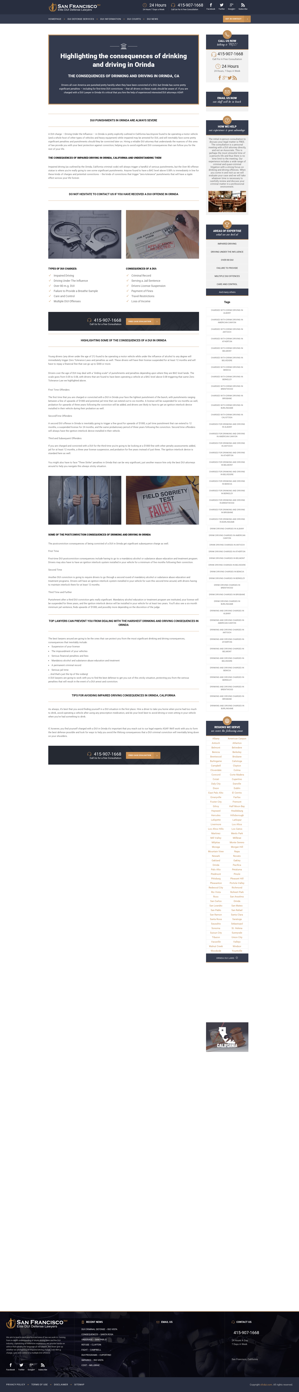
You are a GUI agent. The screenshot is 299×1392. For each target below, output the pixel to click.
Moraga (216, 847)
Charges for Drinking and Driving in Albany (227, 425)
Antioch (216, 743)
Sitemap (79, 1384)
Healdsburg (237, 810)
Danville (237, 783)
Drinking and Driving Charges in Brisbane (227, 697)
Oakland (216, 860)
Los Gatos (237, 829)
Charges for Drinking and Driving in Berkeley (227, 492)
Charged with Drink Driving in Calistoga (227, 416)
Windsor (237, 946)
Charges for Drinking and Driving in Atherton (227, 454)
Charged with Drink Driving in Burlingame (227, 406)
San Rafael (236, 910)
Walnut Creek (216, 946)
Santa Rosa (216, 919)
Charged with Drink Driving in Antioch (227, 330)
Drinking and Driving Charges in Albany (227, 612)
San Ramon (216, 914)
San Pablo (216, 910)
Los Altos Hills (216, 829)
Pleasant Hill (237, 878)
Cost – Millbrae (90, 1365)
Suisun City (216, 932)
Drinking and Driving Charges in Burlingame (227, 707)
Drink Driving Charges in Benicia (227, 571)
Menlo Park (237, 833)
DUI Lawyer (85, 92)
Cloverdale (215, 770)
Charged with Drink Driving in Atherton (227, 340)
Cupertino (237, 779)
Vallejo (237, 941)
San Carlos (216, 901)
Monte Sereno (237, 842)
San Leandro (215, 905)
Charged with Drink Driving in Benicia (227, 368)
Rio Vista (216, 892)
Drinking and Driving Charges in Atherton (227, 640)
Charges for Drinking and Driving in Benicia (227, 482)
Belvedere (237, 747)
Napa (237, 851)
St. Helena (237, 928)
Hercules (216, 815)
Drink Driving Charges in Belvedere (227, 565)
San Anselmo (237, 896)
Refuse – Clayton (91, 1344)
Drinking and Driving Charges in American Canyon (227, 621)
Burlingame (216, 761)
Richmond (237, 887)
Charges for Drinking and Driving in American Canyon (227, 435)
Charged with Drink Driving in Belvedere (227, 359)
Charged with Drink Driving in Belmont (227, 349)
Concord (215, 774)
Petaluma (237, 869)
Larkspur (237, 819)
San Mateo (237, 905)
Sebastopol (237, 923)
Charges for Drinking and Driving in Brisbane (227, 511)
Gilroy (216, 806)
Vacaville (216, 941)
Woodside (216, 950)
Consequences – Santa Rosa (97, 1334)
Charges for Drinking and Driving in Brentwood (227, 501)
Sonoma (215, 928)
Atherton (237, 743)
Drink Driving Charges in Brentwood (227, 586)
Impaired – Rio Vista (92, 1360)
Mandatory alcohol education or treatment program (139, 599)
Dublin (237, 788)
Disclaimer (61, 1384)
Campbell (216, 765)
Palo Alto (216, 869)
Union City (237, 937)
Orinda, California (94, 166)
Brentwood (215, 756)
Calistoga (237, 761)
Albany (215, 738)
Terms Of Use (39, 1384)
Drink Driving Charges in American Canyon (227, 536)
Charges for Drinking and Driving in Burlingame (227, 520)
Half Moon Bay (237, 806)
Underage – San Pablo (94, 1339)
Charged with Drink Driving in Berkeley (227, 378)
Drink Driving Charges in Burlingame (227, 602)
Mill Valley (215, 838)
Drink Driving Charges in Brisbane (227, 594)
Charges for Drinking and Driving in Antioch (227, 444)
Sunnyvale (237, 932)
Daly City (216, 783)
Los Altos (237, 824)
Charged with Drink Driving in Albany (227, 311)
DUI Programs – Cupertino (96, 1355)
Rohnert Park (237, 892)
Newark (216, 856)
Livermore (216, 824)
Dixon (216, 788)
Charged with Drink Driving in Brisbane (227, 397)
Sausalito (216, 923)
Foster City (216, 801)
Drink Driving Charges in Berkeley (227, 578)
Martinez (215, 833)
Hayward (215, 810)
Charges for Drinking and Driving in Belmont (227, 463)
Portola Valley (237, 883)
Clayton (237, 765)
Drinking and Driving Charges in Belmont (227, 650)
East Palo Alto (215, 792)
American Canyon (237, 738)
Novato (237, 856)
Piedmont (216, 874)
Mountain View (216, 851)
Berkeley (237, 752)
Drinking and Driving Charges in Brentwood (227, 688)
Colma (237, 770)
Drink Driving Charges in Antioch (227, 545)
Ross (215, 896)
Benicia (216, 752)
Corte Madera (237, 774)
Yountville (237, 950)
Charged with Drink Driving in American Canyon (227, 321)
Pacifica (237, 865)
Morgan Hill (237, 847)
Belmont (215, 747)
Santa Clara (237, 914)
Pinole (237, 874)
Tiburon (216, 937)
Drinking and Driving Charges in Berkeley (227, 678)
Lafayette (216, 819)
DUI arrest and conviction (104, 681)
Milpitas (216, 842)
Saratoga (237, 919)
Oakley (236, 860)
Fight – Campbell (91, 1350)
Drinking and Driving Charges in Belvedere (227, 659)
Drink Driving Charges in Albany (227, 528)
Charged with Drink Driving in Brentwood (227, 387)
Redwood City (216, 887)
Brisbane (237, 756)
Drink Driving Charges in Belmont (227, 558)
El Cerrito (237, 792)
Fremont (237, 801)
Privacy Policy (15, 1384)
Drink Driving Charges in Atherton (227, 551)
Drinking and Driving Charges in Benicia (227, 669)
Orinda (216, 865)
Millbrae (237, 838)
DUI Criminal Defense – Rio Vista (99, 1329)
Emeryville (216, 797)
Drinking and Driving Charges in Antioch (227, 631)
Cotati (216, 779)
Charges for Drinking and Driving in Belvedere (227, 473)
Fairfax (236, 797)
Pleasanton (216, 883)
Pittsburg (216, 878)
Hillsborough (237, 815)
